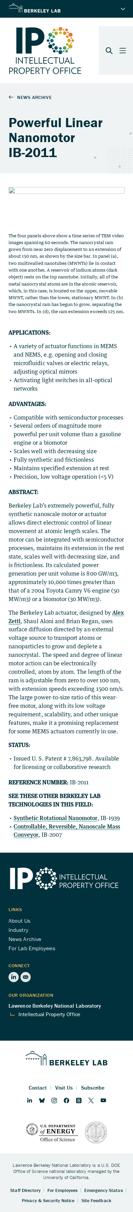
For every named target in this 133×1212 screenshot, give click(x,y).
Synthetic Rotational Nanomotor (56, 818)
